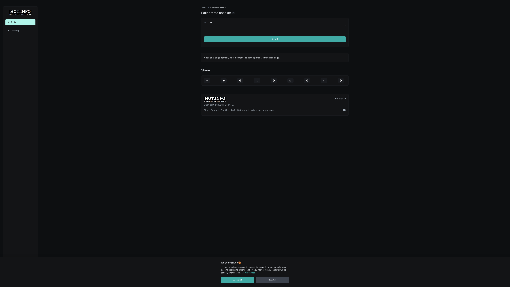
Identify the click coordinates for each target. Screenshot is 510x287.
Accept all (237, 280)
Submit (275, 39)
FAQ (233, 110)
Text (209, 22)
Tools (13, 22)
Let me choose (248, 273)
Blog (206, 110)
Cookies (225, 110)
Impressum (268, 110)
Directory (15, 30)
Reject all (272, 280)
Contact (215, 110)
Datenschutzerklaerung (249, 110)
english (342, 98)
